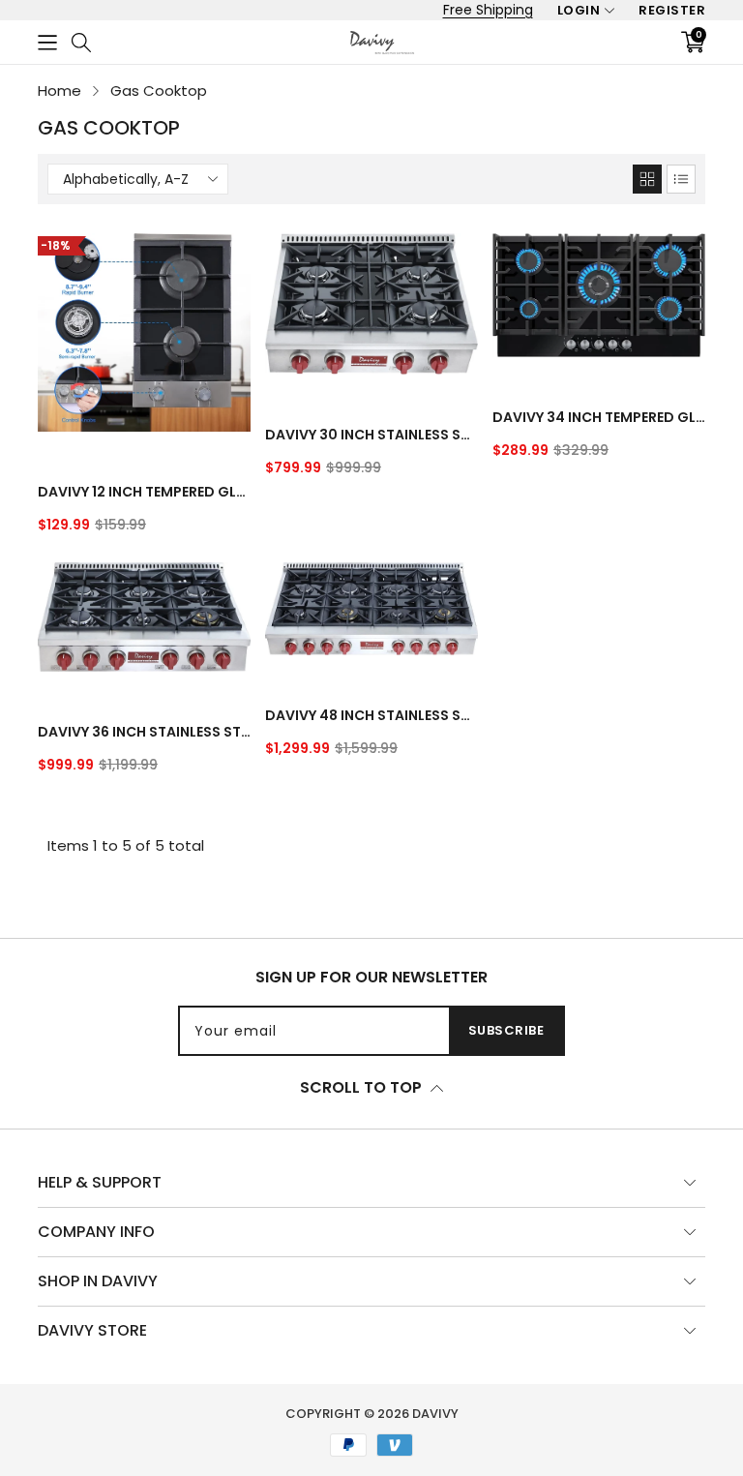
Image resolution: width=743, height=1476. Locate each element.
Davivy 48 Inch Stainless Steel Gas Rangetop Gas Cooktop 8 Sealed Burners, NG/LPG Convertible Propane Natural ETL (371, 715)
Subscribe (506, 1030)
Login (579, 10)
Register (672, 10)
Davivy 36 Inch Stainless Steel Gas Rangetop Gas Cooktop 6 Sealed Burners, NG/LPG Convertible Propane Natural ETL (144, 731)
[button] (47, 42)
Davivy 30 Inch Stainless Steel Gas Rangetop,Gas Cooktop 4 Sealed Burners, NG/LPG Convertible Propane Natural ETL (371, 434)
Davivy (435, 1413)
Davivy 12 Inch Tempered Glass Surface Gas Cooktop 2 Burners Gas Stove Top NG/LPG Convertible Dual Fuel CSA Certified (144, 491)
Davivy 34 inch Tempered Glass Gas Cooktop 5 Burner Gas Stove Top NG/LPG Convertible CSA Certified (598, 417)
